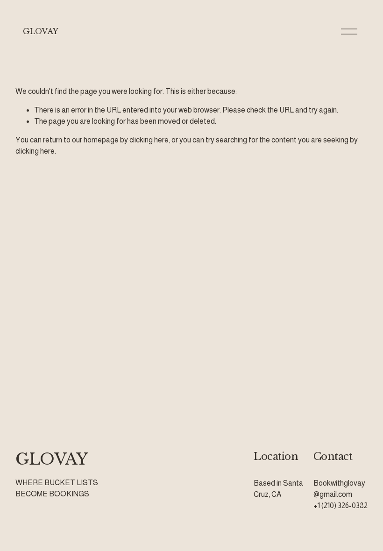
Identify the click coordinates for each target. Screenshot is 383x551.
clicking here (149, 140)
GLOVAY (40, 31)
